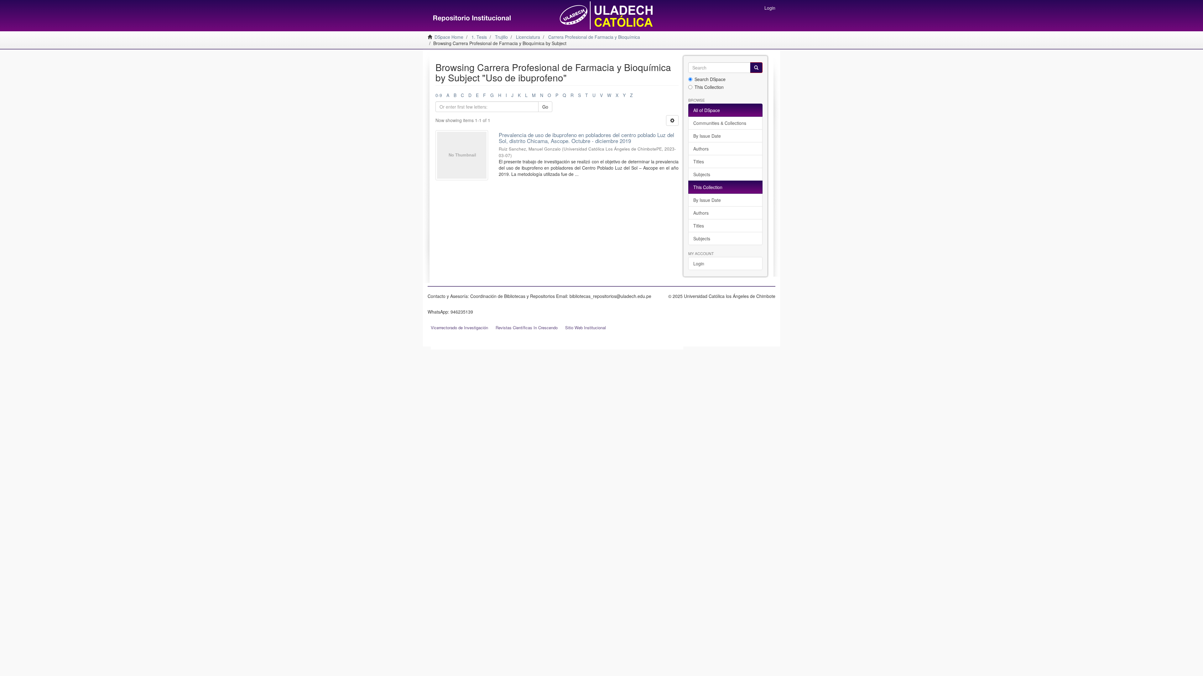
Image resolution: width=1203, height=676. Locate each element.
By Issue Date (707, 136)
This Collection (709, 87)
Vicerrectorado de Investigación (459, 327)
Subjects (701, 174)
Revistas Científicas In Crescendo (527, 327)
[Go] (756, 67)
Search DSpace (710, 79)
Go (545, 107)
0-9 (438, 95)
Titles (698, 161)
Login (698, 263)
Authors (701, 149)
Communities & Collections (719, 123)
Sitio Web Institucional (585, 327)
